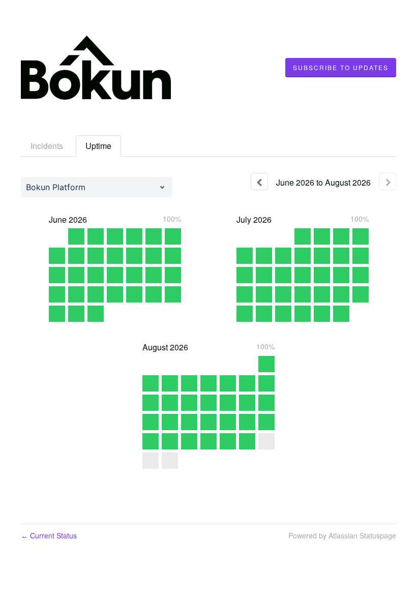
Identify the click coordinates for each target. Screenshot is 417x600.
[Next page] (387, 181)
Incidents (47, 146)
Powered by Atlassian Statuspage (342, 535)
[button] (340, 67)
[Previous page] (259, 181)
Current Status (49, 535)
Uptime (98, 146)
